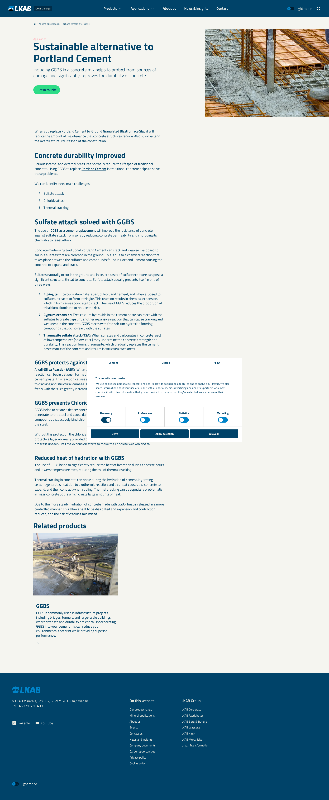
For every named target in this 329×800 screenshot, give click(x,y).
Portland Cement (94, 168)
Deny (115, 434)
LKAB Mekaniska (192, 739)
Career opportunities (142, 751)
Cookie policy (138, 763)
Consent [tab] (113, 363)
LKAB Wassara (191, 727)
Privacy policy (138, 757)
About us (135, 721)
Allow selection (164, 434)
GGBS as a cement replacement (73, 230)
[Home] (34, 23)
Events (134, 727)
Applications (140, 8)
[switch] (145, 420)
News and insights (141, 739)
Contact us (136, 733)
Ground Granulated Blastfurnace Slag (118, 131)
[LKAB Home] (26, 690)
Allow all (214, 434)
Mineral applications (49, 23)
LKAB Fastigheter (192, 715)
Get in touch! (46, 89)
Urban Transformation (195, 745)
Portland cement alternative (76, 23)
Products (110, 8)
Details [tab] (166, 363)
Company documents (143, 745)
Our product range (141, 709)
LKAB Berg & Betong (194, 721)
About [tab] (217, 363)
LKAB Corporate (191, 709)
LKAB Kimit (188, 733)
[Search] (319, 9)
